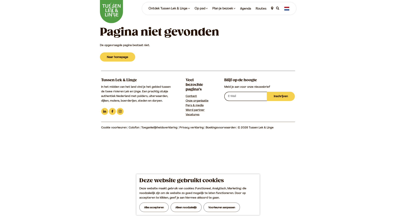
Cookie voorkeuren (114, 127)
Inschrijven (281, 96)
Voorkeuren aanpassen (221, 207)
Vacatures (192, 114)
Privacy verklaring (191, 127)
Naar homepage (117, 57)
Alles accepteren (154, 207)
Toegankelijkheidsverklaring (159, 127)
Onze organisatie (197, 101)
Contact (191, 96)
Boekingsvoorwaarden (221, 127)
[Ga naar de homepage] (111, 11)
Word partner (195, 110)
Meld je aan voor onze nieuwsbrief (247, 87)
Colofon (134, 127)
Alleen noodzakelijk (186, 207)
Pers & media (195, 105)
